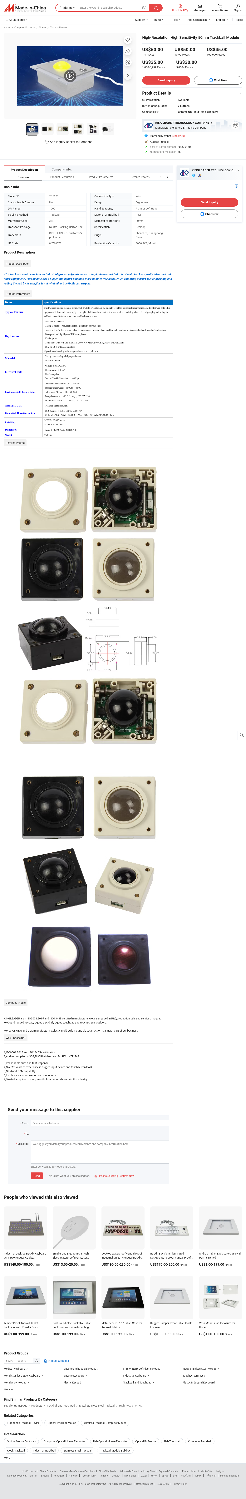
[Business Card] (236, 186)
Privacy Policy (180, 1483)
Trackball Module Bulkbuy (115, 1450)
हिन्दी (175, 1475)
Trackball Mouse (58, 27)
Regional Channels (168, 1471)
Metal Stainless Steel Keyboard (22, 1375)
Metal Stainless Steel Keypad (200, 1368)
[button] (160, 176)
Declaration (163, 1483)
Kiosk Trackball (16, 1450)
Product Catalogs (58, 1361)
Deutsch (116, 1475)
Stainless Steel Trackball (78, 1450)
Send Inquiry (166, 80)
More (7, 1457)
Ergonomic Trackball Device (23, 1423)
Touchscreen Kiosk (194, 1375)
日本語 (165, 1475)
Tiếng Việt (210, 1475)
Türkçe (198, 1475)
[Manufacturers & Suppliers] (25, 8)
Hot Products (29, 1471)
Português (59, 1475)
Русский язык (88, 1475)
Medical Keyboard (14, 1368)
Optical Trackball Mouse (61, 1423)
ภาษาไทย (186, 1475)
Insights (220, 1471)
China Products (48, 1471)
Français (72, 1475)
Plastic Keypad (72, 1382)
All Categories (17, 20)
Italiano (104, 1475)
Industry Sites (148, 1471)
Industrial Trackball (44, 1450)
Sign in (238, 10)
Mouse (42, 27)
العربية (143, 1475)
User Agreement (144, 1483)
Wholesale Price (128, 1471)
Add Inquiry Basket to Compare (71, 142)
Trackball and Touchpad (137, 1382)
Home (7, 27)
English (33, 1475)
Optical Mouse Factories (21, 1441)
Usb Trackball (172, 1441)
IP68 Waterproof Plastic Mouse (141, 1368)
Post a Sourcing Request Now (115, 1176)
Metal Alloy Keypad (15, 1382)
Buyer (157, 20)
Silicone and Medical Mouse (79, 1368)
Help (175, 20)
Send (37, 1176)
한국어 (154, 1475)
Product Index (189, 1471)
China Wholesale (107, 1471)
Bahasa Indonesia (229, 1475)
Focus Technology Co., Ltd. (98, 1483)
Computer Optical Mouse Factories (64, 1441)
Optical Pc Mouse (145, 1441)
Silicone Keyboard (74, 1375)
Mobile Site (206, 1471)
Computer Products (24, 27)
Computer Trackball (199, 1441)
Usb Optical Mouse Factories (110, 1441)
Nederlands (130, 1475)
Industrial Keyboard (134, 1375)
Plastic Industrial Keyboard (199, 1382)
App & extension (197, 20)
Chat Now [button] (220, 80)
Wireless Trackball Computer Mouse (105, 1423)
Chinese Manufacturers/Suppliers (77, 1471)
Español (45, 1475)
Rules (239, 20)
